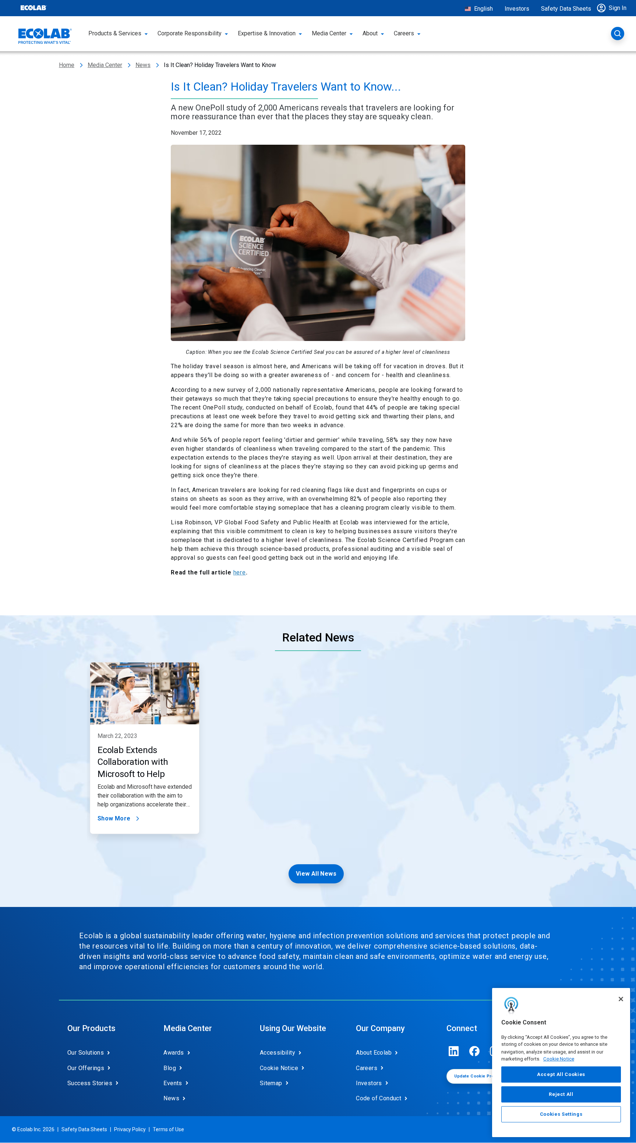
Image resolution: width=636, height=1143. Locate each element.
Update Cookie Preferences (484, 1076)
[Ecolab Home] (45, 36)
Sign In (617, 7)
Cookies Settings (561, 1114)
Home (66, 64)
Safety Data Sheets (566, 8)
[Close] (621, 999)
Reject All (561, 1094)
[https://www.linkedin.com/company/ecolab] (454, 1051)
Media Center (105, 64)
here (239, 572)
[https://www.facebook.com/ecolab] (474, 1051)
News (143, 64)
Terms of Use (168, 1129)
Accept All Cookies (561, 1074)
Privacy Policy (130, 1129)
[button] (613, 8)
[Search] (617, 33)
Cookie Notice (558, 1059)
